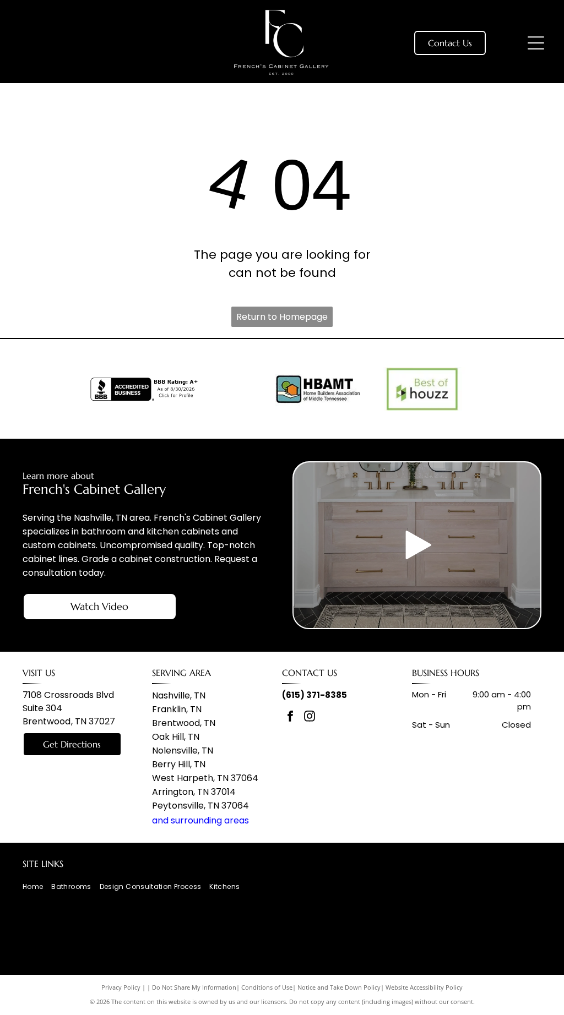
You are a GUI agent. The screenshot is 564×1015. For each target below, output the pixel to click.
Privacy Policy (120, 987)
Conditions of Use (266, 987)
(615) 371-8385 (314, 695)
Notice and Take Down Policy (339, 987)
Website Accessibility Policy (424, 987)
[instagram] (309, 717)
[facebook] (290, 717)
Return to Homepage (282, 316)
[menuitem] (37, 887)
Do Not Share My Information (194, 987)
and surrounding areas (200, 820)
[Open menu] (536, 43)
